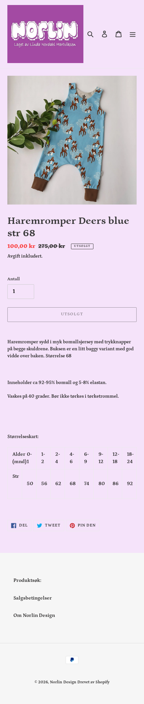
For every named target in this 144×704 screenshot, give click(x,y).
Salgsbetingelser (32, 598)
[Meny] (133, 34)
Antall (13, 279)
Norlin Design (63, 682)
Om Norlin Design (34, 615)
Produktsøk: (27, 580)
